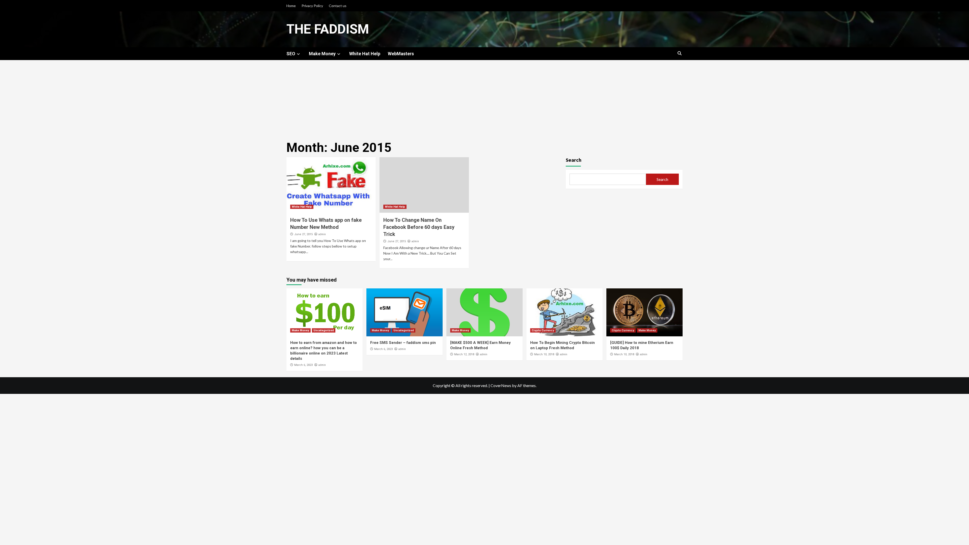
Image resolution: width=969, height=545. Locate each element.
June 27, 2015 (303, 234)
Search (573, 160)
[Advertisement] (484, 98)
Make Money (322, 53)
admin (322, 234)
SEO (290, 53)
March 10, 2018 (544, 354)
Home (291, 6)
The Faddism (327, 29)
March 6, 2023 (303, 365)
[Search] (679, 53)
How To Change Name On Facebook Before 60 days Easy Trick (418, 227)
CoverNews (501, 385)
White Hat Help (364, 53)
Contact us (337, 6)
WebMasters (401, 53)
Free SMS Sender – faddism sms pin (403, 342)
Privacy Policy (312, 6)
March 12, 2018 (464, 354)
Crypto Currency (543, 330)
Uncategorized (323, 330)
